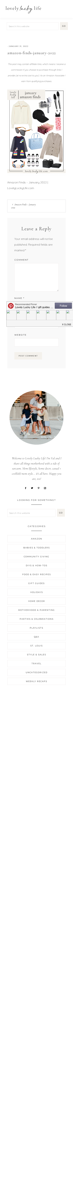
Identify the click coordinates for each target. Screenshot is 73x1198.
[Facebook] (27, 488)
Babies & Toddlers (36, 547)
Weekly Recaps (36, 681)
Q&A (36, 637)
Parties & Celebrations (37, 619)
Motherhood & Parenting (36, 610)
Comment (21, 259)
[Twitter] (33, 488)
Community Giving (36, 556)
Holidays (36, 592)
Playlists (36, 628)
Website (20, 334)
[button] (66, 7)
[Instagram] (46, 488)
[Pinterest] (40, 488)
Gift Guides (36, 583)
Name (19, 298)
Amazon (36, 539)
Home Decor (36, 601)
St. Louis (36, 645)
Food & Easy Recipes (36, 574)
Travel (36, 663)
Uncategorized (36, 672)
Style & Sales (36, 654)
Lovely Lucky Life (23, 9)
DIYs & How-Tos (36, 565)
